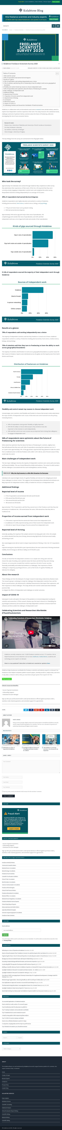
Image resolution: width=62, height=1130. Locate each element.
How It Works (38, 1)
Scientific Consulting (7, 1104)
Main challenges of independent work (14, 90)
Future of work (42, 68)
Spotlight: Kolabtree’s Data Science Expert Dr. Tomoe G (15, 988)
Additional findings (9, 92)
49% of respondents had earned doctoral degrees (17, 77)
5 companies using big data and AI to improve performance (16, 1023)
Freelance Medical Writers (8, 862)
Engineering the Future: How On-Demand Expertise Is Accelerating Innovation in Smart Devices (25, 956)
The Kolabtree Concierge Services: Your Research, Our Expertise (50, 749)
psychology (44, 203)
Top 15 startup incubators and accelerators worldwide (15, 1010)
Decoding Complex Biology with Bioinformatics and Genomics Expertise (19, 961)
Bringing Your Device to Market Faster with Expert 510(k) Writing (17, 958)
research (38, 109)
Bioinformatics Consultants (8, 882)
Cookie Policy (5, 1088)
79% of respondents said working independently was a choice (20, 81)
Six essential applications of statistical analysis (13, 1001)
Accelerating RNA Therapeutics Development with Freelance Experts (18, 964)
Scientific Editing (6, 1120)
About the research (10, 101)
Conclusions (8, 100)
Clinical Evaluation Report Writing (10, 1111)
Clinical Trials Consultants (8, 879)
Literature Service (6, 1101)
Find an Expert (47, 1)
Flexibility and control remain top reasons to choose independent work (22, 87)
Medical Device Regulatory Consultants (11, 898)
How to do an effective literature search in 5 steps (14, 1021)
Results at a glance (9, 79)
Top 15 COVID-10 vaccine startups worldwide (13, 1018)
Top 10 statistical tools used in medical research (13, 1012)
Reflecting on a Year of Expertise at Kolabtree (9, 748)
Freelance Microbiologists (8, 887)
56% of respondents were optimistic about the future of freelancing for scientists (25, 88)
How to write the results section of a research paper (15, 1004)
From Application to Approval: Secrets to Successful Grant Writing (18, 982)
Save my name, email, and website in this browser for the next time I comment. (22, 791)
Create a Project (6, 1075)
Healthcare (49, 68)
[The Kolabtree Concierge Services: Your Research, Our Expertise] (51, 740)
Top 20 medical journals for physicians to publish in (14, 1007)
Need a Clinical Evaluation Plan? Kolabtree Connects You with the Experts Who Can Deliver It (24, 953)
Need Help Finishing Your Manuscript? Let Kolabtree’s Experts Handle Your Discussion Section (25, 991)
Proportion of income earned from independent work (19, 96)
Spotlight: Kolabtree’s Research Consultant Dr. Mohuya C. (16, 972)
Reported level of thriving (11, 98)
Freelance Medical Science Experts (10, 901)
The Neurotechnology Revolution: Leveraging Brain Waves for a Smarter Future (21, 985)
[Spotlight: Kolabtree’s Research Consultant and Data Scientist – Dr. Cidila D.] (31, 740)
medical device (43, 656)
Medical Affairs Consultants (9, 896)
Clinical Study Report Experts (9, 904)
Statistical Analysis (6, 1107)
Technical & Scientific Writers (9, 865)
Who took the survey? (10, 76)
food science (20, 203)
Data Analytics (5, 1098)
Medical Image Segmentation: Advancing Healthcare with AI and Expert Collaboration (22, 979)
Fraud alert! (21, 1)
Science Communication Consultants (11, 885)
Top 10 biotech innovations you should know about (14, 1026)
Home (3, 1072)
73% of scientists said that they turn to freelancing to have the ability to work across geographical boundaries (30, 84)
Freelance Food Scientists (8, 873)
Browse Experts (6, 1078)
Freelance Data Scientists (8, 915)
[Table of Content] (57, 73)
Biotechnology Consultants (8, 871)
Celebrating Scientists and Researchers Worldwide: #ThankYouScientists (24, 105)
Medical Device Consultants (9, 868)
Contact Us (4, 1081)
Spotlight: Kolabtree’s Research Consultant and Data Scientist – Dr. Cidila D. (31, 749)
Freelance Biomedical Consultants (10, 893)
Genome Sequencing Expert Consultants (12, 912)
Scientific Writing (6, 1114)
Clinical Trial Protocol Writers (9, 890)
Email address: (6, 926)
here (48, 663)
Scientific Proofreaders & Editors (10, 876)
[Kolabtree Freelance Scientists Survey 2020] (31, 47)
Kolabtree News (56, 68)
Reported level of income (11, 94)
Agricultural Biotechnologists (9, 910)
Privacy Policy (7, 940)
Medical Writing (5, 1117)
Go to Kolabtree (29, 1)
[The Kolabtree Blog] (31, 10)
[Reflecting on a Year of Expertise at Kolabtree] (11, 740)
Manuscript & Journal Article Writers (10, 907)
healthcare (36, 656)
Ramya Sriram (6, 68)
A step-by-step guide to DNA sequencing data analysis (15, 1015)
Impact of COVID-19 (10, 103)
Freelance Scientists (33, 68)
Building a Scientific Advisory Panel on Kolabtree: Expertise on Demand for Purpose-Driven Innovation (27, 967)
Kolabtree (26, 1066)
